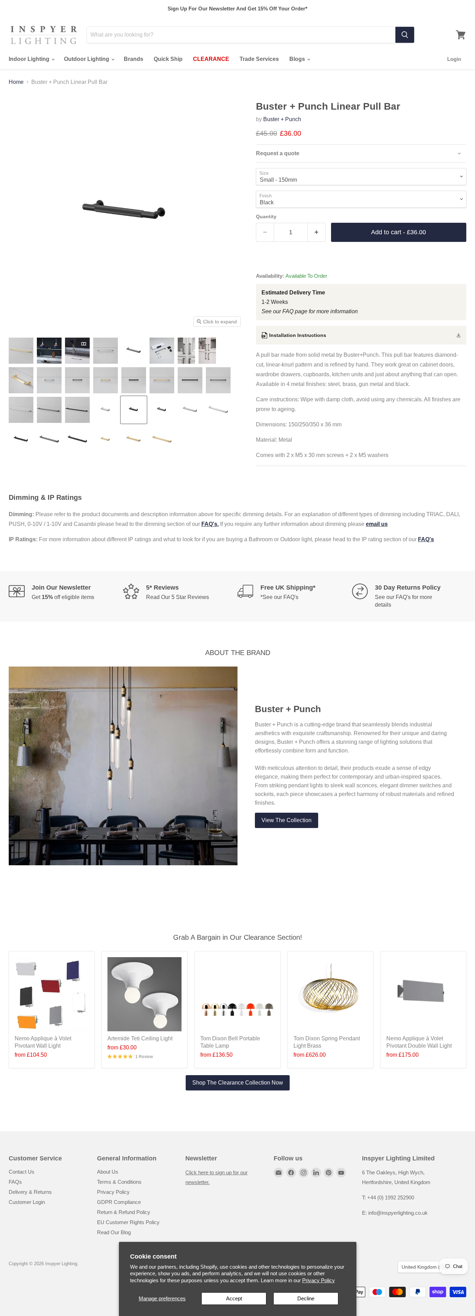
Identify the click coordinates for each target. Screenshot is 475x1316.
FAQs (15, 1182)
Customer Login (27, 1202)
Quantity (266, 216)
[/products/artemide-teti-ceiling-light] (144, 994)
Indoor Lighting (30, 59)
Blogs (297, 59)
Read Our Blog (114, 1232)
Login (454, 59)
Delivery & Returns (30, 1192)
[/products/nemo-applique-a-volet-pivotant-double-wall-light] (423, 994)
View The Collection (286, 820)
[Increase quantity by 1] (316, 232)
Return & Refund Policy (123, 1212)
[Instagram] (303, 1172)
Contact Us (21, 1172)
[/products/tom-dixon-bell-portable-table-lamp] (237, 994)
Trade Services (259, 59)
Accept (234, 1298)
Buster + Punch (282, 119)
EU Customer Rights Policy (128, 1222)
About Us (107, 1172)
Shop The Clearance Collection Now (237, 1083)
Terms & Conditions (119, 1182)
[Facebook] (291, 1172)
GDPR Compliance (119, 1202)
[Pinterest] (328, 1172)
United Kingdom (429, 1267)
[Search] (404, 35)
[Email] (278, 1172)
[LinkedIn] (316, 1172)
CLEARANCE (211, 59)
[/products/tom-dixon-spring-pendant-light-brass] (330, 994)
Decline (305, 1298)
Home (16, 82)
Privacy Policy (318, 1280)
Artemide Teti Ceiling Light (139, 1038)
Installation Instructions (297, 335)
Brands (133, 59)
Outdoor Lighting (87, 59)
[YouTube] (341, 1172)
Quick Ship (168, 59)
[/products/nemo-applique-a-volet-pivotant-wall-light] (52, 994)
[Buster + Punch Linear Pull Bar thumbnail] (21, 350)
